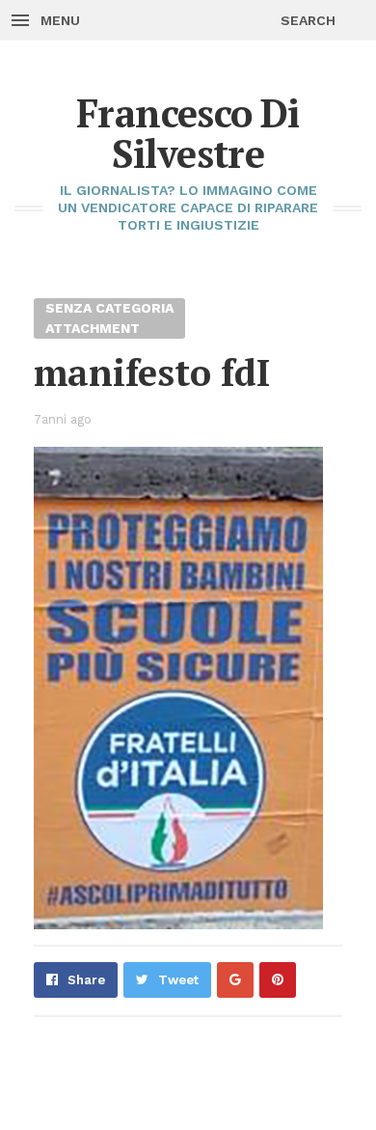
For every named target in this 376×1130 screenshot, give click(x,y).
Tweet (178, 980)
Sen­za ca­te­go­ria (109, 308)
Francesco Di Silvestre (188, 133)
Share (86, 980)
